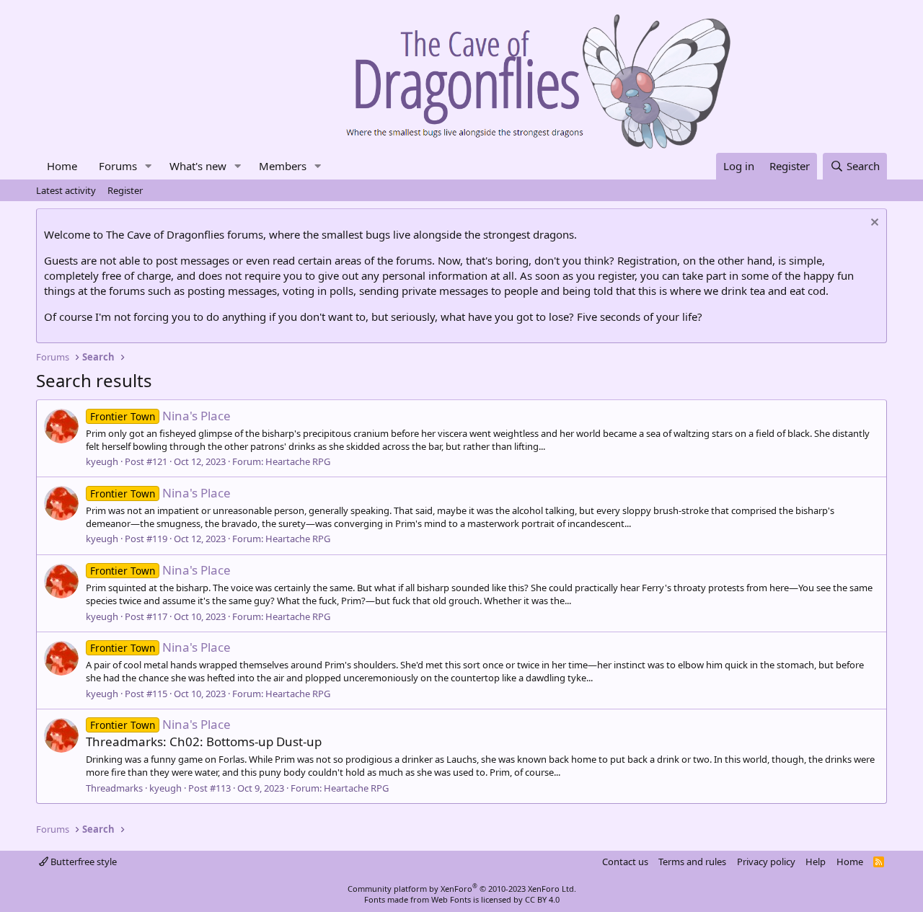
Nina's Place (160, 415)
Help (815, 861)
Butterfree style (82, 861)
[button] (148, 166)
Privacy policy (766, 861)
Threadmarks (114, 788)
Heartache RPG (297, 461)
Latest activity (66, 190)
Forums (118, 166)
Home (62, 166)
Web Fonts (451, 899)
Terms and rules (692, 861)
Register (125, 190)
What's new (197, 166)
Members (282, 166)
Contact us (625, 861)
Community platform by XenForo (462, 888)
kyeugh (102, 461)
